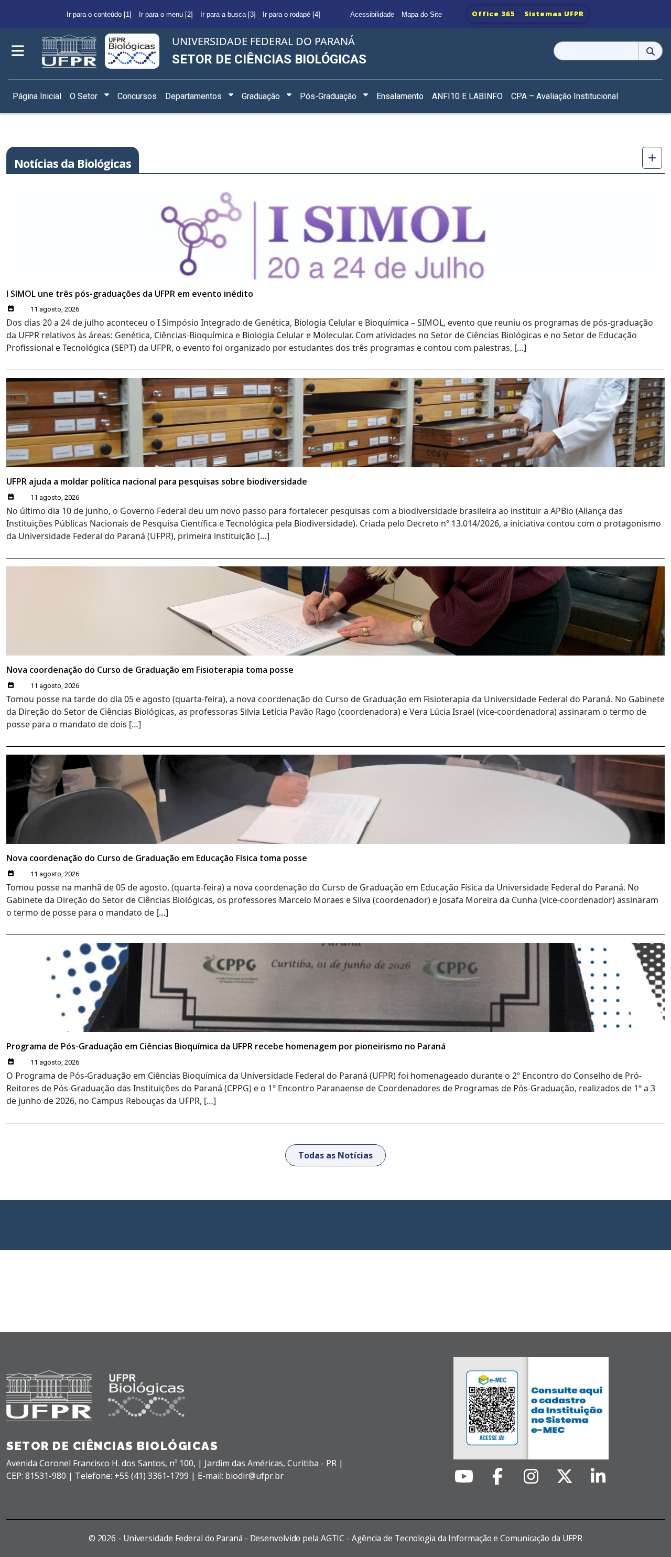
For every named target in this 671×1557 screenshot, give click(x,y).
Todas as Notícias (335, 1155)
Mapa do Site (422, 14)
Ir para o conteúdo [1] (99, 14)
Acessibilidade (372, 14)
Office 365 (493, 13)
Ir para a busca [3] (228, 14)
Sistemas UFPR (554, 13)
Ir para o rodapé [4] (291, 14)
